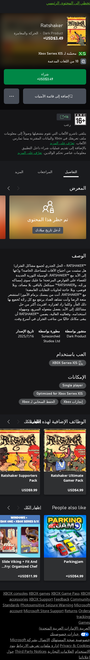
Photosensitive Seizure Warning (46, 604)
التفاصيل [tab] (71, 171)
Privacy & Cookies (75, 645)
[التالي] (8, 188)
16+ (66, 117)
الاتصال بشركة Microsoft (30, 639)
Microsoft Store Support (44, 610)
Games (84, 622)
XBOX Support (41, 599)
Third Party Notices (31, 651)
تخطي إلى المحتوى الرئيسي (68, 2)
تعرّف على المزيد (62, 143)
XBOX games (39, 593)
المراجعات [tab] (45, 171)
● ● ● (11, 96)
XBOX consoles (15, 593)
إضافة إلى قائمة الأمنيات (52, 96)
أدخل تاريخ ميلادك (47, 230)
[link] (65, 462)
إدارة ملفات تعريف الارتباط (37, 645)
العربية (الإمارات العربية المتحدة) (64, 628)
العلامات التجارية (61, 651)
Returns (71, 610)
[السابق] (18, 188)
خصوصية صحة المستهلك (70, 639)
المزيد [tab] (19, 171)
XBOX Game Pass (65, 593)
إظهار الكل (32, 421)
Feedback (61, 599)
